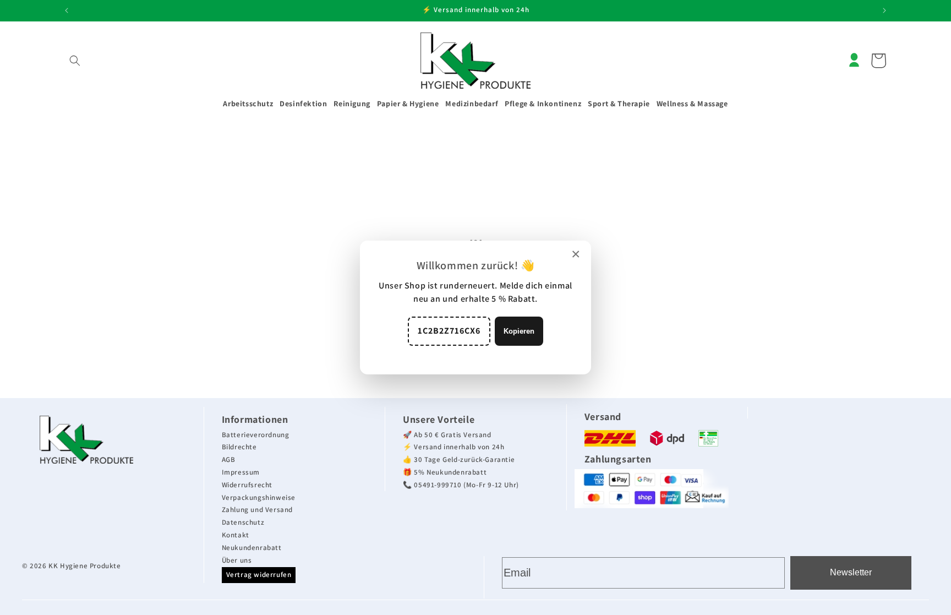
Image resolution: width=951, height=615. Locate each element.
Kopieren (519, 331)
